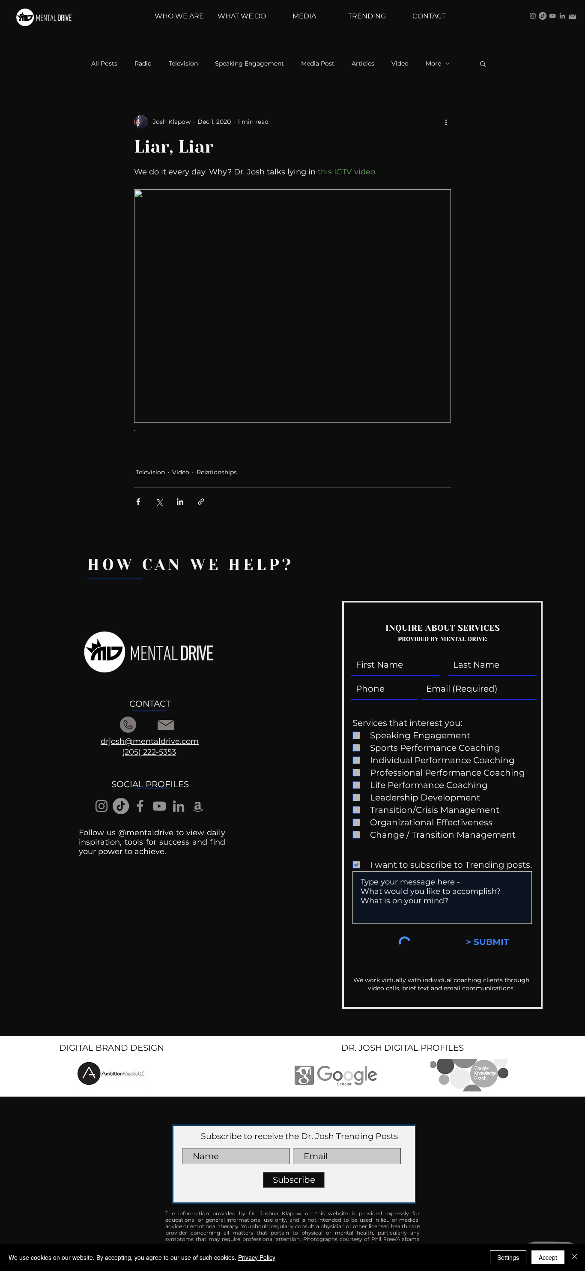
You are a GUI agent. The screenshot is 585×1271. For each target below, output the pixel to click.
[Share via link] (201, 502)
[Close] (575, 1257)
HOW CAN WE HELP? (190, 565)
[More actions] (446, 122)
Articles (363, 63)
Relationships (217, 472)
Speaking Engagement (249, 63)
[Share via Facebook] (138, 502)
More (433, 63)
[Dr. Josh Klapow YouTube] (552, 16)
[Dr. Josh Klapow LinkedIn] (562, 16)
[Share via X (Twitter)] (159, 502)
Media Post (317, 63)
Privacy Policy (256, 1257)
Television (183, 63)
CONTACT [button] (149, 703)
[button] (483, 63)
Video (400, 63)
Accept (548, 1257)
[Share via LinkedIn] (180, 502)
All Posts (104, 63)
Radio (143, 63)
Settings (508, 1257)
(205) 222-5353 (149, 752)
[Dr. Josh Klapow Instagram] (533, 16)
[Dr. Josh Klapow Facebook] (140, 806)
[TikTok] (542, 16)
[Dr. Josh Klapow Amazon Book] (198, 806)
